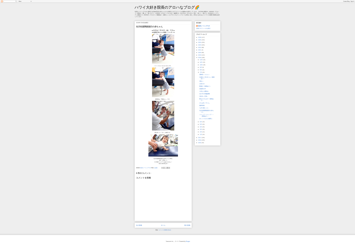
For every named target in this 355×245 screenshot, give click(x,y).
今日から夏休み (203, 91)
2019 (200, 55)
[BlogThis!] (164, 168)
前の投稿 (187, 225)
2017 (200, 137)
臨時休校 (202, 105)
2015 (200, 142)
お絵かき (202, 83)
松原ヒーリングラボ (204, 26)
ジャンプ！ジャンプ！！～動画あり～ (206, 115)
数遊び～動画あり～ (205, 86)
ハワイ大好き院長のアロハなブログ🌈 (167, 7)
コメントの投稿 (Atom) (165, 230)
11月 (201, 62)
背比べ (201, 81)
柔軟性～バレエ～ (204, 74)
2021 (200, 50)
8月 (201, 70)
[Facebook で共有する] (167, 168)
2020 (200, 52)
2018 (200, 57)
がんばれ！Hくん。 (205, 103)
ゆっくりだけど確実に (205, 118)
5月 (201, 124)
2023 (200, 45)
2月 (201, 132)
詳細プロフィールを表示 (203, 28)
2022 (200, 47)
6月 (201, 121)
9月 (201, 67)
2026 (200, 37)
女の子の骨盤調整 (204, 93)
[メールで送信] (162, 168)
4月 (201, 127)
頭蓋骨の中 (202, 88)
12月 (201, 59)
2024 (200, 42)
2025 (200, 40)
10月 (201, 65)
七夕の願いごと (203, 108)
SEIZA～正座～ (203, 96)
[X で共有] (166, 168)
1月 (201, 134)
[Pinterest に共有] (169, 168)
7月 (201, 72)
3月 (201, 129)
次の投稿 (139, 225)
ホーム (163, 225)
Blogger (188, 241)
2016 (200, 140)
